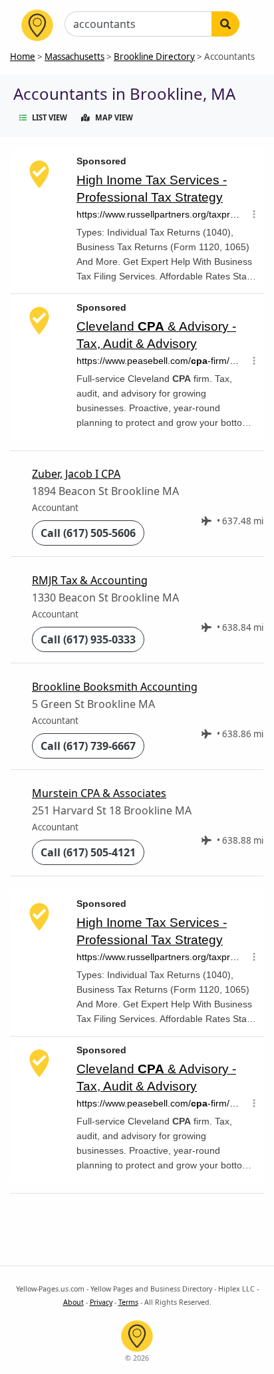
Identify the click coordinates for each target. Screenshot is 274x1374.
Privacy (101, 1302)
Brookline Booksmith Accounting (115, 686)
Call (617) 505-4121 (88, 852)
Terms (128, 1302)
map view (114, 117)
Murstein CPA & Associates (99, 793)
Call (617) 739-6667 (88, 746)
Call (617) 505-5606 (88, 533)
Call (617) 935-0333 (88, 639)
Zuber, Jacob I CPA (76, 473)
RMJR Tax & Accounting (90, 580)
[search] (225, 24)
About (73, 1302)
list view (49, 117)
